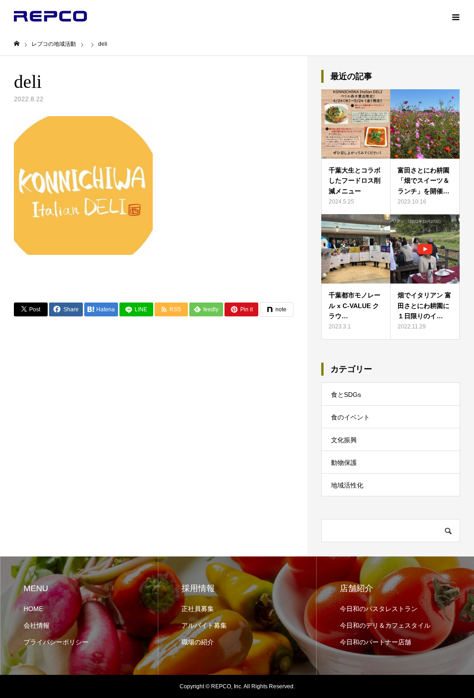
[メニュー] (455, 16)
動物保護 (344, 462)
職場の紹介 (197, 642)
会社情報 (37, 625)
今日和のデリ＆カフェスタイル (385, 625)
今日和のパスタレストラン (379, 608)
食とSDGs (346, 394)
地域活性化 (347, 485)
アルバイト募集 (204, 625)
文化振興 (344, 440)
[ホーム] (16, 44)
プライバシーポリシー (56, 642)
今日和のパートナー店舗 (375, 642)
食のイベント (350, 417)
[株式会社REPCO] (50, 16)
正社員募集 (197, 608)
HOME (33, 608)
